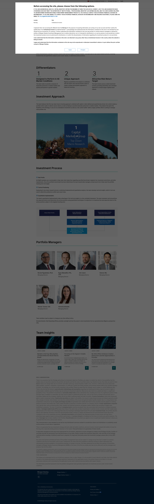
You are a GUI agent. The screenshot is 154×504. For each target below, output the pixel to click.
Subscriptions (93, 486)
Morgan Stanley (61, 472)
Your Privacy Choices (95, 492)
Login (121, 1)
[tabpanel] (77, 66)
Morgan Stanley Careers (63, 475)
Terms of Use (93, 495)
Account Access (112, 1)
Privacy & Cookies (94, 489)
